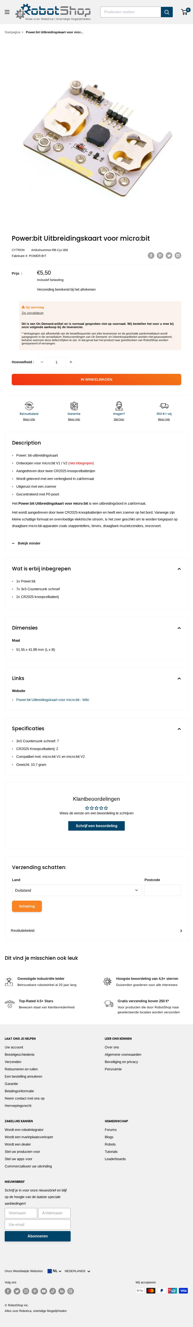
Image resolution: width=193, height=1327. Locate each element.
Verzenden (13, 1062)
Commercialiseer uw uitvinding (28, 1166)
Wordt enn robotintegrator (24, 1130)
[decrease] (42, 362)
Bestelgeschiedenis (20, 1054)
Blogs (109, 1137)
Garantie (11, 1084)
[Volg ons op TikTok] (52, 1291)
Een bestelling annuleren (23, 1076)
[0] (184, 12)
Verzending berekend (53, 289)
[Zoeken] (167, 12)
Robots (110, 1144)
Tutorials (111, 1152)
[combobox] (130, 12)
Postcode (152, 880)
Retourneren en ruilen (21, 1069)
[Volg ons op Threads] (70, 1291)
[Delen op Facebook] (151, 255)
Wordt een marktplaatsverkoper (29, 1137)
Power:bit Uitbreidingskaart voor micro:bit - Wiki (52, 700)
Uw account (14, 1047)
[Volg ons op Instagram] (26, 1291)
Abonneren (38, 1236)
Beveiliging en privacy (121, 1062)
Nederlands (76, 1271)
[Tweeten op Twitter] (169, 255)
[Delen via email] (178, 255)
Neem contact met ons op (24, 1098)
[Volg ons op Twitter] (17, 1291)
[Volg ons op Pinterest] (35, 1291)
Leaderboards (115, 1159)
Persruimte (113, 1069)
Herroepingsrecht (18, 1106)
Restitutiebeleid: (23, 930)
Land (16, 880)
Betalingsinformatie (19, 1091)
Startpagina (12, 32)
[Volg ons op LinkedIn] (61, 1291)
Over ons (112, 1047)
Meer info (29, 419)
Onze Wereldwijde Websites (24, 1271)
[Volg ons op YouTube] (43, 1291)
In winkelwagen (96, 379)
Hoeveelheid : (23, 362)
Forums (111, 1130)
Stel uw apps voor (18, 1159)
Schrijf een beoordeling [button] (96, 826)
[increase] (71, 362)
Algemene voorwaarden (123, 1054)
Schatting (27, 906)
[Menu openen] (7, 12)
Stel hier (119, 419)
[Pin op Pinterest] (160, 255)
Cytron (18, 250)
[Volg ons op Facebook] (8, 1291)
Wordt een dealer (18, 1144)
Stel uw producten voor (22, 1152)
